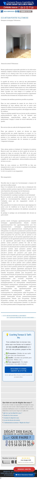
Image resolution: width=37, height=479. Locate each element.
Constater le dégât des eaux (11, 418)
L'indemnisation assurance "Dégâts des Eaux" (16, 422)
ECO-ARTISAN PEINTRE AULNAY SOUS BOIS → (21, 317)
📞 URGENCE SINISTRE (23, 469)
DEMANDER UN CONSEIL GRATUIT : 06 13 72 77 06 (18, 370)
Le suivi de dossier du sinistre (11, 420)
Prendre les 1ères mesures (10, 415)
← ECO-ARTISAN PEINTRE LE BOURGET (14, 316)
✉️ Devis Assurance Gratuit (24, 475)
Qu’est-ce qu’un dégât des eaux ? (12, 413)
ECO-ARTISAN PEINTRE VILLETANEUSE (14, 18)
